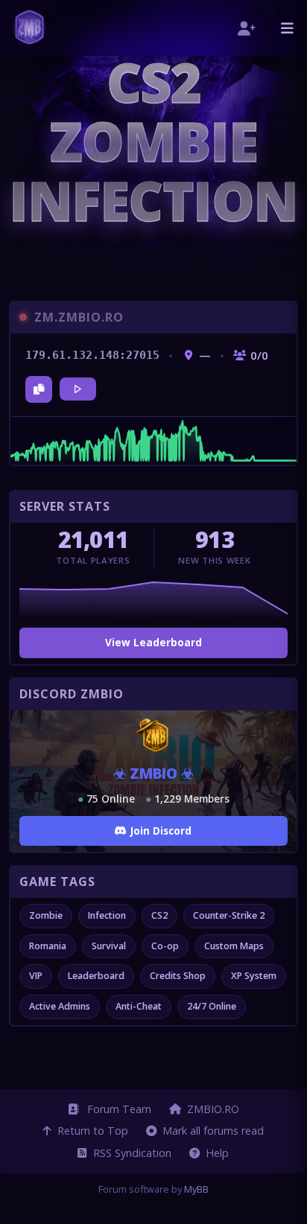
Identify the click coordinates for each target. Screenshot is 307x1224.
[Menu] (287, 27)
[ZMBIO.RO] (29, 27)
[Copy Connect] (38, 389)
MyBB (196, 1189)
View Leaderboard (153, 642)
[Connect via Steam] (78, 389)
